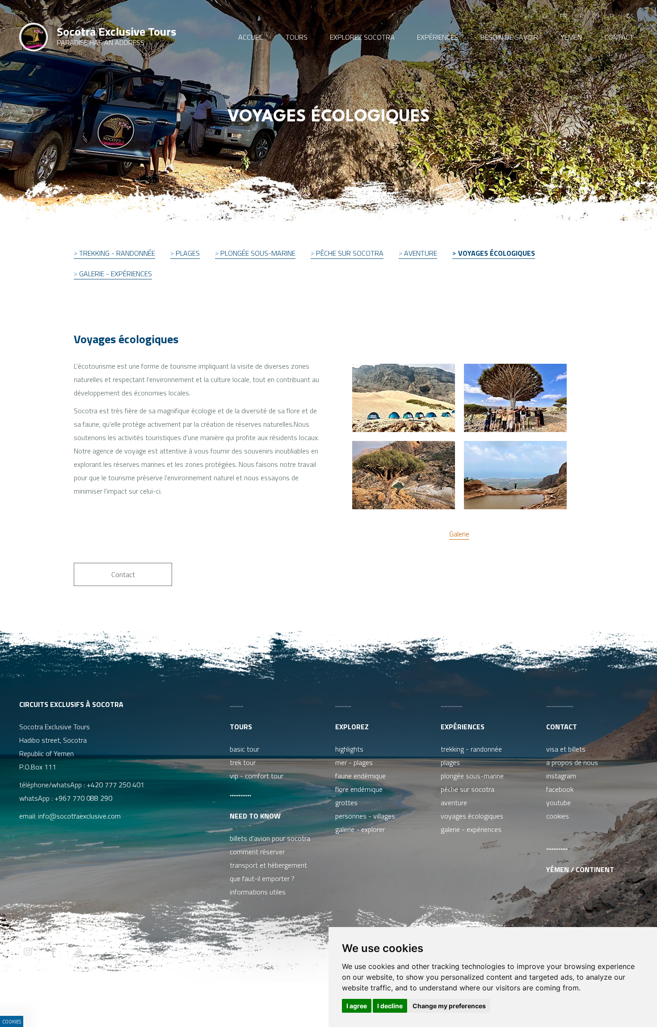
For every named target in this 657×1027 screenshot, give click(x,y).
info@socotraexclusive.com (81, 816)
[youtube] (78, 952)
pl (613, 16)
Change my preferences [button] (449, 1006)
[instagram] (27, 952)
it (579, 16)
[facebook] (53, 952)
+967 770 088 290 (83, 798)
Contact (561, 726)
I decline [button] (390, 1006)
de (546, 16)
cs (630, 16)
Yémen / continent (580, 869)
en (528, 16)
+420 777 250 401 (115, 784)
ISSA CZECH (259, 1002)
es (595, 16)
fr (563, 16)
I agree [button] (356, 1006)
